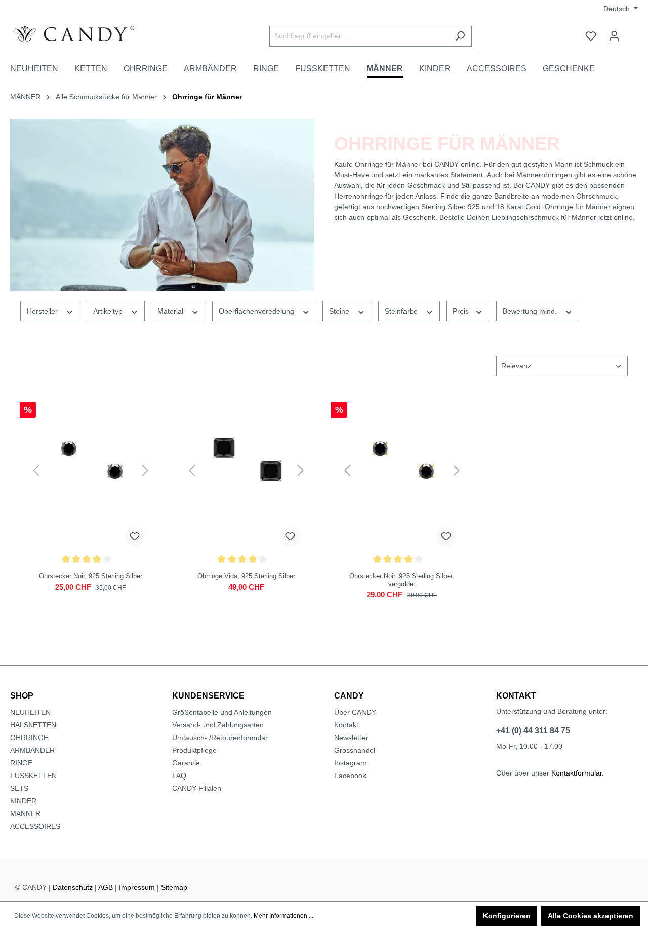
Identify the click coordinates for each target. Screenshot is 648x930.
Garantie (186, 763)
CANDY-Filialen (196, 788)
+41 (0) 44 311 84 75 (533, 730)
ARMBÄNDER (32, 750)
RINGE (21, 763)
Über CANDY (355, 712)
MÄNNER (25, 813)
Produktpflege (194, 750)
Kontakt (346, 725)
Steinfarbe (402, 311)
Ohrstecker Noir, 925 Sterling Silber (90, 576)
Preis (462, 311)
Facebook (350, 775)
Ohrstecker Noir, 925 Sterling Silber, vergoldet (401, 580)
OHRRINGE (29, 737)
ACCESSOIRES (35, 826)
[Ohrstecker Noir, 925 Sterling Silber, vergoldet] (402, 470)
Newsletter (351, 737)
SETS (19, 788)
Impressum (137, 887)
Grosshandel (354, 750)
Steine (340, 311)
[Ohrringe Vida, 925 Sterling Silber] (246, 470)
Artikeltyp (109, 311)
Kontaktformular (576, 773)
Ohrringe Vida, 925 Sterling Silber (246, 576)
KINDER (23, 801)
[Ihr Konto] (614, 36)
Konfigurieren (507, 916)
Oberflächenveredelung (257, 311)
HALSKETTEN (33, 725)
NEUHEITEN (30, 712)
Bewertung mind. (531, 311)
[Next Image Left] (36, 470)
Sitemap (174, 887)
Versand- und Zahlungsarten (218, 725)
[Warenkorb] (632, 32)
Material (171, 311)
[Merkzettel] (590, 36)
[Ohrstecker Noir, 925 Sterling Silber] (90, 470)
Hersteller (43, 311)
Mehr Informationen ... (283, 915)
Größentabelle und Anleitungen (222, 712)
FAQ (179, 775)
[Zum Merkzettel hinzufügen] (135, 536)
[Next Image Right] (145, 470)
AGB (105, 887)
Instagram (350, 763)
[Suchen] (460, 36)
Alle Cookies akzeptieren (590, 916)
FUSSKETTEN (33, 775)
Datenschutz (73, 887)
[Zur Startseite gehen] (86, 34)
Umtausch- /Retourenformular (220, 737)
